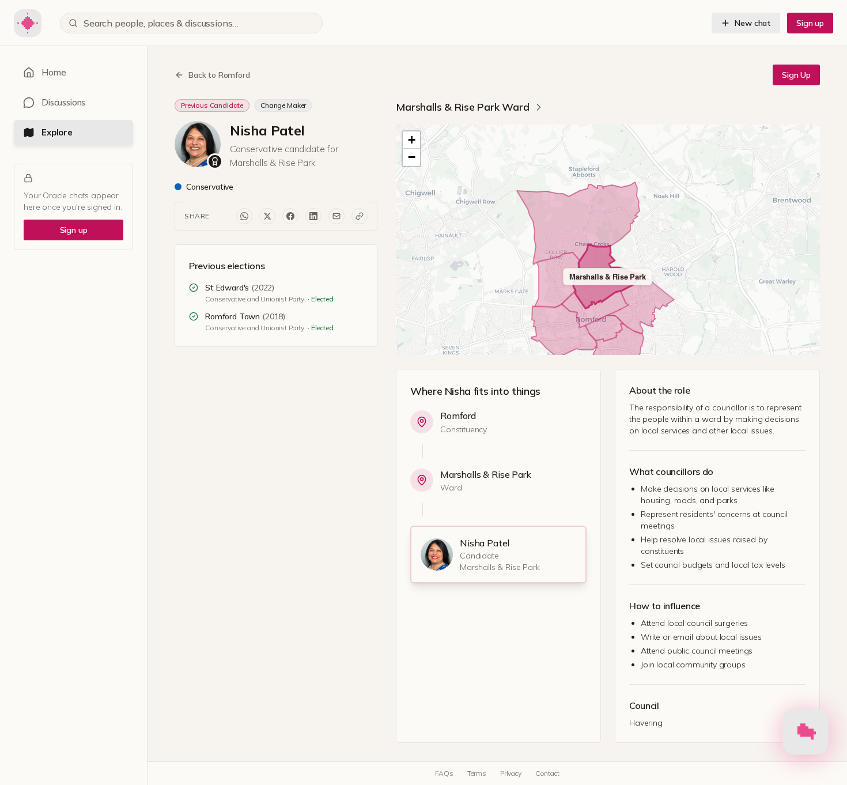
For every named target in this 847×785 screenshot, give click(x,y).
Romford (458, 415)
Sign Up (796, 75)
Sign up (810, 23)
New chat (753, 23)
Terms (476, 773)
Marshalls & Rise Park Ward (463, 107)
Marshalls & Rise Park (485, 474)
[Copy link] (359, 216)
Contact (547, 773)
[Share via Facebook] (290, 216)
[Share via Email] (336, 216)
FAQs (444, 773)
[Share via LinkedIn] (313, 216)
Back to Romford (219, 75)
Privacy (510, 773)
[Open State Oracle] (805, 734)
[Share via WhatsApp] (244, 216)
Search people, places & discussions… (161, 23)
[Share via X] (267, 216)
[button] (411, 140)
